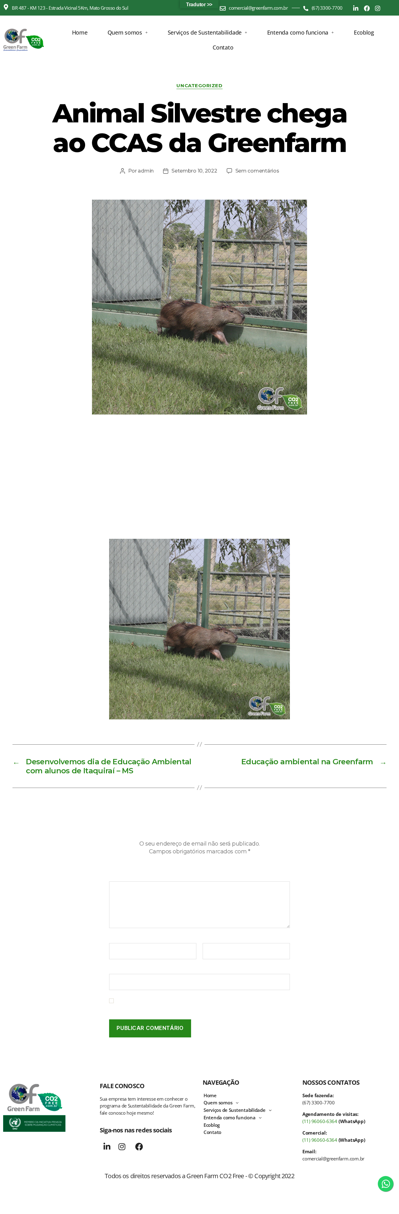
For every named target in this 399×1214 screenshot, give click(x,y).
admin (146, 171)
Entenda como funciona (297, 32)
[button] (128, 32)
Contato (223, 47)
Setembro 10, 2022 (194, 171)
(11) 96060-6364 (319, 1121)
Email (211, 938)
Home (80, 32)
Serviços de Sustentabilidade (205, 32)
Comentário (125, 877)
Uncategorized (199, 85)
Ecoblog (364, 32)
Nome (118, 938)
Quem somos (125, 32)
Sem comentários (257, 171)
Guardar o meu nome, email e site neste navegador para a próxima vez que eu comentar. (201, 1004)
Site (113, 969)
